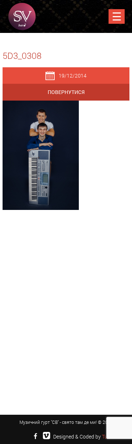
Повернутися (66, 92)
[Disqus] (66, 310)
